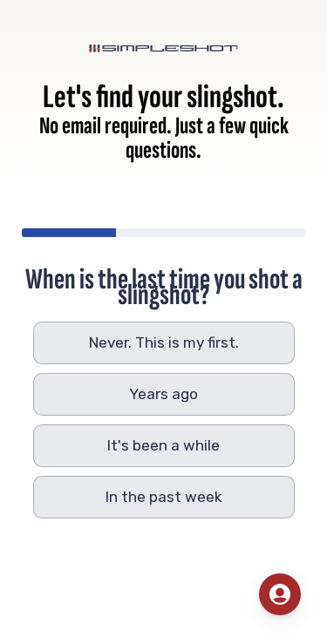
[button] (164, 343)
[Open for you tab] (280, 594)
